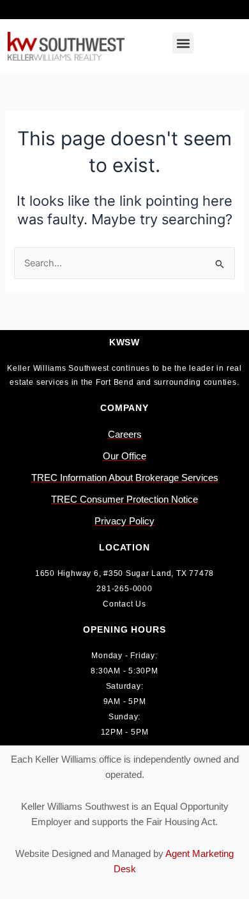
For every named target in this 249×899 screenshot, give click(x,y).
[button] (182, 43)
